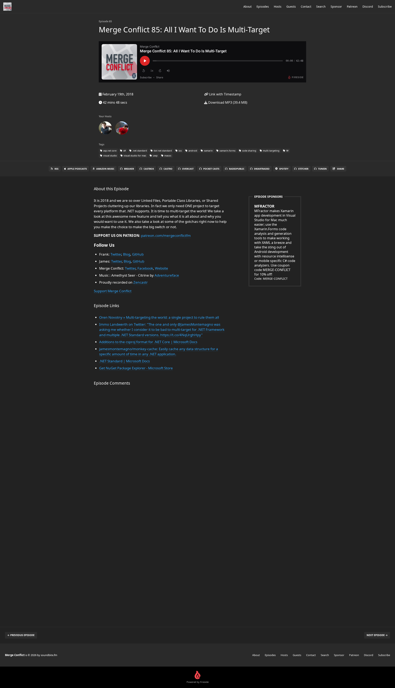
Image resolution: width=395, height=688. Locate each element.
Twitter (115, 254)
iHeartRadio (262, 168)
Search (321, 6)
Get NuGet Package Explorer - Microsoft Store (136, 368)
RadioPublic (236, 168)
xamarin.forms (227, 150)
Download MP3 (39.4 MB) (227, 102)
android (192, 150)
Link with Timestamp (224, 94)
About (247, 6)
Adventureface (167, 275)
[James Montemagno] (121, 128)
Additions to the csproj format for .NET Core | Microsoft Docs (148, 341)
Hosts (277, 6)
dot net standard (162, 150)
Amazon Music (105, 168)
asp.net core (109, 150)
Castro (168, 168)
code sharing (249, 150)
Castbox (149, 168)
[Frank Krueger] (105, 128)
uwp (155, 155)
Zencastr (140, 282)
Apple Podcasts (77, 168)
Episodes (263, 6)
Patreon (352, 6)
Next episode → (377, 635)
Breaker (129, 168)
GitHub (138, 254)
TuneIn (322, 168)
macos (167, 155)
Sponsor (336, 6)
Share (340, 168)
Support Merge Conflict (112, 291)
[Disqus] (161, 448)
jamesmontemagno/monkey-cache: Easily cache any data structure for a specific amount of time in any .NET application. (158, 351)
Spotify (283, 168)
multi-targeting (270, 150)
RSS (56, 168)
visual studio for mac (134, 155)
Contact (306, 6)
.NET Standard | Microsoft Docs (124, 361)
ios (180, 150)
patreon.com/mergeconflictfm (166, 235)
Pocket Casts (211, 168)
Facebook (145, 268)
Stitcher (303, 168)
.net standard (139, 150)
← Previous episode (21, 635)
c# (124, 150)
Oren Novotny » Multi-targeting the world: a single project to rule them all (159, 317)
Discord (367, 6)
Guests (291, 6)
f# (287, 150)
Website (161, 268)
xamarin (208, 150)
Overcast (188, 168)
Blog (126, 254)
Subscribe (385, 6)
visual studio (110, 155)
